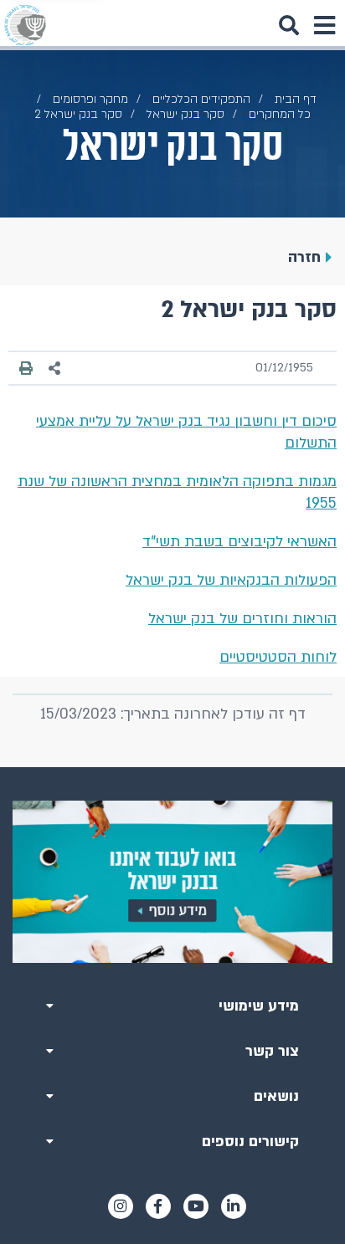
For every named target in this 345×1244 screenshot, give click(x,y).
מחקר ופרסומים (90, 99)
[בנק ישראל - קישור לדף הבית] (25, 25)
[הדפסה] (26, 368)
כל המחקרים (280, 114)
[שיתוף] (55, 368)
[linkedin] (233, 1206)
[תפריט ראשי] (324, 25)
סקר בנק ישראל (185, 114)
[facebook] (158, 1206)
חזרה (304, 257)
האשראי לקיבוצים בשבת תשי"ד (239, 541)
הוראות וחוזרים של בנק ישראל (242, 618)
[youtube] (196, 1206)
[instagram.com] (120, 1206)
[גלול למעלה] (172, 767)
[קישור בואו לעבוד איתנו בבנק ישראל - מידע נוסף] (172, 881)
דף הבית (296, 99)
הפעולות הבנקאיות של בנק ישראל (231, 580)
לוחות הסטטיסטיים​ (278, 657)
